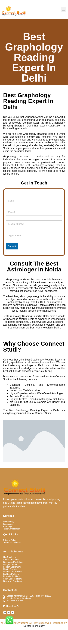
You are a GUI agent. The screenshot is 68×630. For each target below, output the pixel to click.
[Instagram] (8, 612)
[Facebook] (4, 612)
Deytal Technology (34, 625)
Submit (12, 246)
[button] (63, 9)
